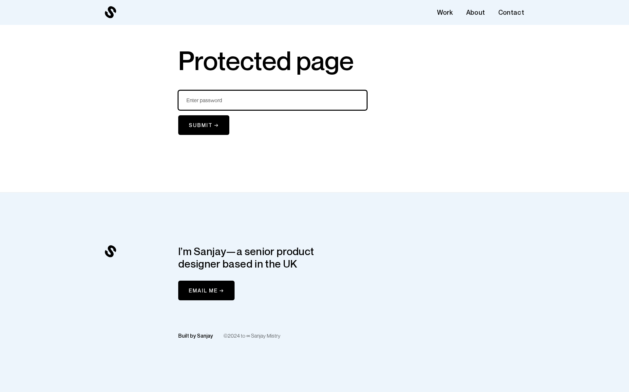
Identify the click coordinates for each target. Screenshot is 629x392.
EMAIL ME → (206, 290)
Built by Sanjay (195, 335)
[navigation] (111, 12)
